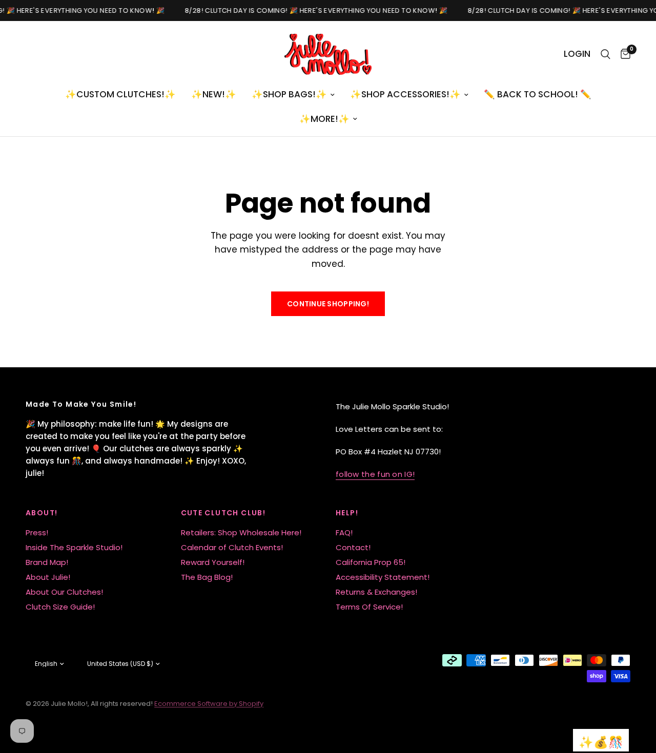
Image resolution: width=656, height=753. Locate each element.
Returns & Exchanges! (376, 592)
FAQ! (344, 532)
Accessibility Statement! (382, 577)
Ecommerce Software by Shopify (208, 703)
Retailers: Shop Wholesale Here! (241, 532)
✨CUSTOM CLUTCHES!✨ (120, 94)
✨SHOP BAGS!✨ (289, 94)
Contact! (353, 547)
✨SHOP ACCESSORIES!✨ (405, 94)
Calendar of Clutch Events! (232, 547)
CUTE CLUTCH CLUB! (223, 512)
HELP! (347, 512)
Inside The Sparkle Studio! (74, 547)
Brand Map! (47, 562)
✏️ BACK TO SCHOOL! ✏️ (537, 94)
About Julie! (48, 577)
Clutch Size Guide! (60, 606)
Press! (37, 532)
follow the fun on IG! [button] (375, 474)
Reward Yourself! (212, 562)
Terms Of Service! (369, 606)
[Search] (606, 54)
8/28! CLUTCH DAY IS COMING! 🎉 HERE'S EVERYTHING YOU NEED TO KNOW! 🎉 (320, 10)
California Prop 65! (370, 562)
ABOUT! (41, 512)
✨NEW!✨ (213, 94)
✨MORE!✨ (324, 119)
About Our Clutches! (64, 592)
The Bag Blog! (207, 577)
